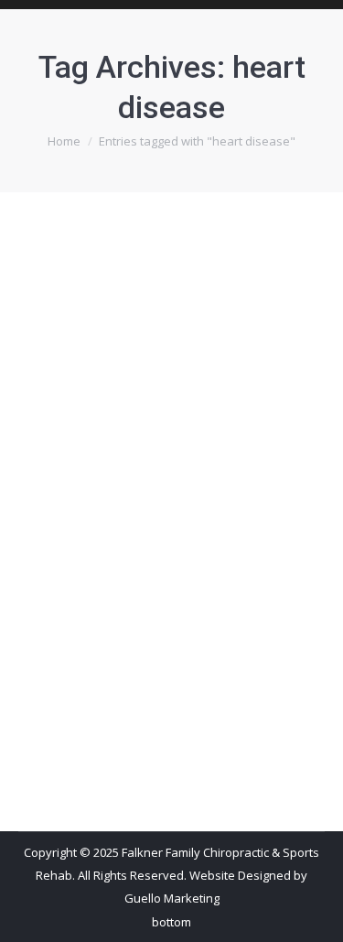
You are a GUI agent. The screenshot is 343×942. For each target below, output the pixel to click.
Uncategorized (82, 561)
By (166, 561)
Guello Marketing (172, 898)
